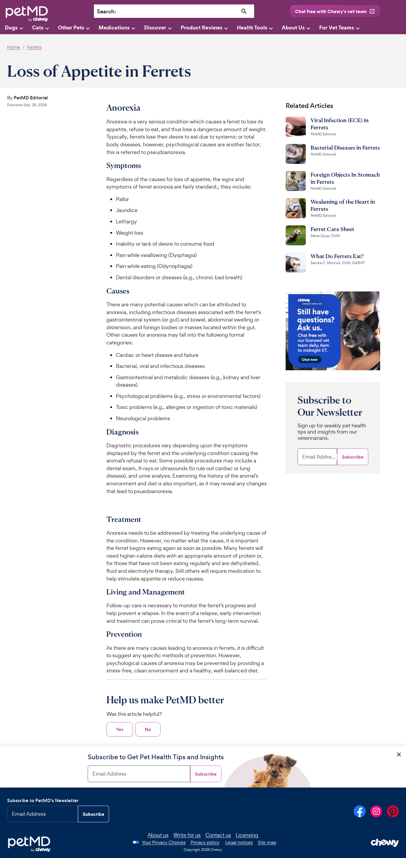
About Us (293, 27)
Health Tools (252, 27)
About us (158, 835)
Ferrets (34, 47)
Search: (106, 11)
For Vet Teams (336, 27)
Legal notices (239, 842)
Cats (37, 27)
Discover (155, 27)
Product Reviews (201, 27)
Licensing (247, 835)
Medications (114, 27)
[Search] (244, 11)
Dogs (11, 27)
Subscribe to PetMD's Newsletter (43, 800)
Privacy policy (205, 842)
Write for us (187, 835)
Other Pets (71, 27)
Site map (267, 842)
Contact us (218, 835)
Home (13, 47)
